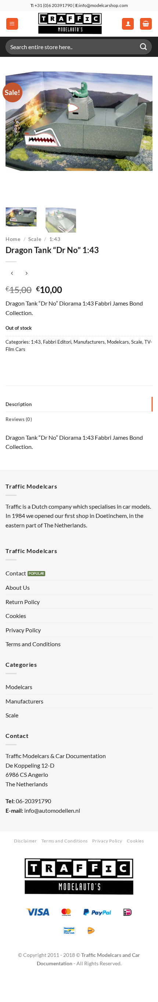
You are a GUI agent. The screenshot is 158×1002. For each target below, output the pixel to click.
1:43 (55, 239)
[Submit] (143, 47)
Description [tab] (19, 404)
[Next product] (12, 273)
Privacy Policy (23, 629)
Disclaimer (25, 841)
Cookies (16, 615)
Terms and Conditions (33, 643)
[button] (12, 24)
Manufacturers (89, 342)
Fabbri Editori (57, 342)
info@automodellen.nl (52, 810)
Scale (34, 239)
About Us (18, 587)
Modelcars (118, 342)
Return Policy (23, 601)
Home (13, 239)
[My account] (128, 24)
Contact (16, 573)
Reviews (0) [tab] (19, 419)
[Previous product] (26, 273)
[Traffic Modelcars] (70, 24)
